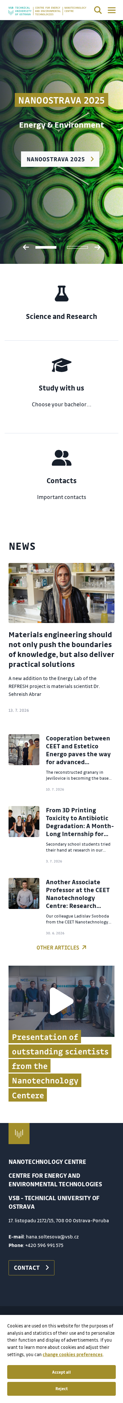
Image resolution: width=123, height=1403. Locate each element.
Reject (61, 1388)
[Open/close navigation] (111, 10)
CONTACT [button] (27, 1267)
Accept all (61, 1372)
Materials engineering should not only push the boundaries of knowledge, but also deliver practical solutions (61, 649)
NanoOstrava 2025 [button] (56, 159)
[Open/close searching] (98, 11)
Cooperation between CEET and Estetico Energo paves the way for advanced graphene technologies (78, 758)
